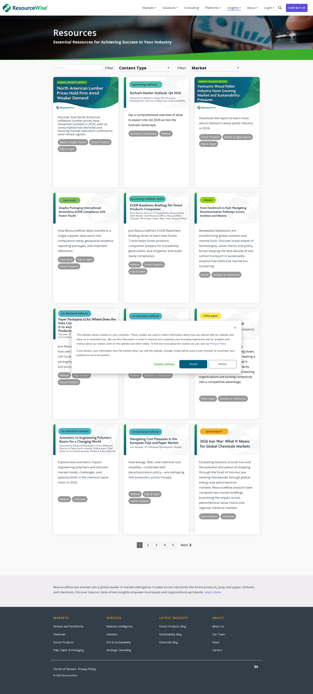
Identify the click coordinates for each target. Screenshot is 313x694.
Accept (193, 364)
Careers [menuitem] (217, 650)
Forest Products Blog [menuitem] (172, 626)
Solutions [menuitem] (112, 634)
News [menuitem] (216, 642)
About (251, 8)
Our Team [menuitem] (218, 634)
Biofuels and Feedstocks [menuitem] (68, 626)
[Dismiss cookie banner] (235, 328)
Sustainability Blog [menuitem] (170, 634)
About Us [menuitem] (218, 626)
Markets (148, 8)
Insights (232, 8)
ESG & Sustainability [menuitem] (118, 642)
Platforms (212, 8)
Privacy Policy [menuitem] (87, 669)
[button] (256, 666)
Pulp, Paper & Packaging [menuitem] (68, 650)
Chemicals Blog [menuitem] (168, 642)
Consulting (191, 8)
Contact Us (296, 7)
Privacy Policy (218, 343)
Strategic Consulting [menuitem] (118, 650)
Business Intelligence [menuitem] (119, 626)
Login (268, 8)
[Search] (280, 8)
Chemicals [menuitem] (59, 634)
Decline (222, 364)
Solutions (169, 8)
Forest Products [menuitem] (63, 642)
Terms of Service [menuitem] (64, 669)
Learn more (213, 592)
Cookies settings (164, 364)
